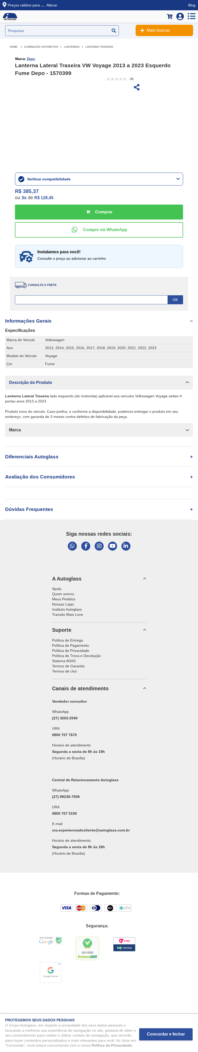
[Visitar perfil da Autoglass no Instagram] (99, 546)
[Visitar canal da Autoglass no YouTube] (112, 546)
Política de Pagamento (70, 645)
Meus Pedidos (63, 599)
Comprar (99, 212)
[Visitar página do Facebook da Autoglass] (85, 546)
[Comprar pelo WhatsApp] (99, 230)
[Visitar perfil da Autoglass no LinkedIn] (125, 546)
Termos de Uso (64, 671)
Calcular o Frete (99, 299)
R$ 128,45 (43, 198)
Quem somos (63, 594)
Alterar (51, 5)
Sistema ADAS (64, 661)
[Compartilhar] (136, 87)
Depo (31, 59)
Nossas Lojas (63, 604)
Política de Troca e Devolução (76, 656)
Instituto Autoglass (67, 609)
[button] (99, 382)
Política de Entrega (67, 640)
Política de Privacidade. (112, 1045)
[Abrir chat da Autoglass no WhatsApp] (72, 546)
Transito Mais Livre (67, 614)
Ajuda (56, 589)
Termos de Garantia (68, 666)
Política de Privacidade (70, 651)
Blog (191, 5)
